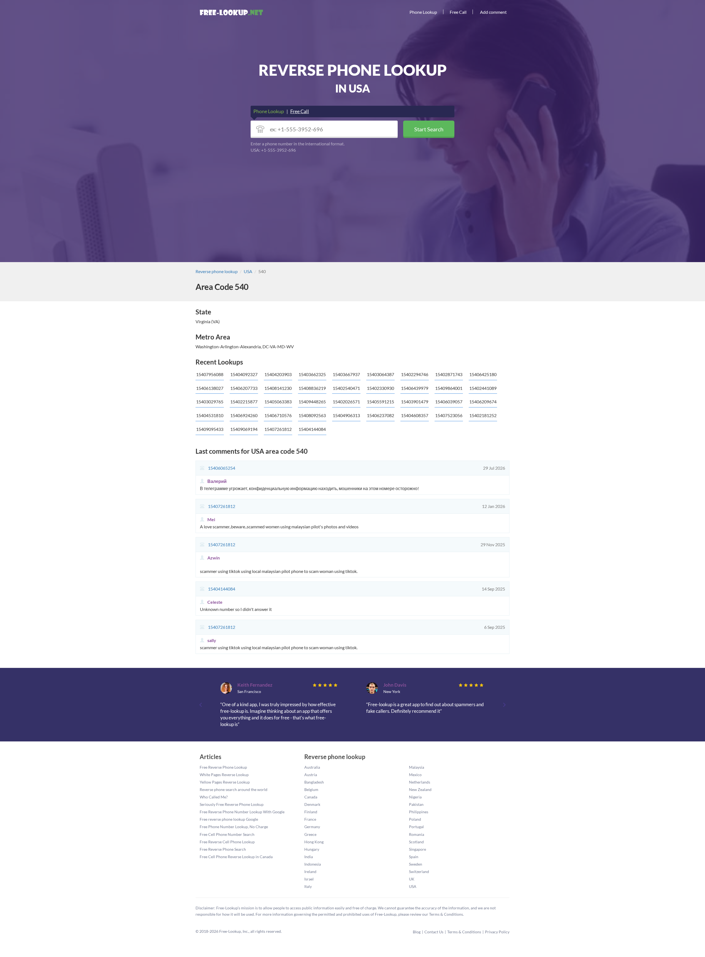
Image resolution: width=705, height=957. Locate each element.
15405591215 (380, 401)
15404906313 (346, 415)
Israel (309, 879)
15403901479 (414, 401)
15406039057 (448, 401)
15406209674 (483, 401)
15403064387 (380, 374)
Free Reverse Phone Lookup (223, 767)
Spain (413, 856)
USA (248, 271)
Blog (417, 931)
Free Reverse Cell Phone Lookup (227, 841)
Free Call (458, 12)
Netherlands (419, 782)
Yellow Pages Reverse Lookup (225, 782)
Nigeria (415, 797)
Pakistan (416, 804)
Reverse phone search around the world (233, 789)
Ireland (310, 871)
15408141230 (278, 388)
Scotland (416, 841)
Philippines (418, 811)
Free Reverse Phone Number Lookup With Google (242, 811)
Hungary (311, 849)
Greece (310, 834)
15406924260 (243, 415)
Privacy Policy (497, 931)
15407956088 (209, 374)
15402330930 (380, 388)
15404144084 (312, 429)
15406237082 (380, 415)
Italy (308, 886)
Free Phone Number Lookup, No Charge (234, 826)
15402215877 (243, 401)
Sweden (415, 864)
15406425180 (483, 374)
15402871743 (448, 374)
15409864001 (448, 388)
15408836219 (312, 388)
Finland (310, 811)
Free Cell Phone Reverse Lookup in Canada (236, 856)
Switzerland (419, 871)
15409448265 (312, 401)
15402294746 (414, 374)
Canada (310, 797)
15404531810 (209, 415)
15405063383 (278, 401)
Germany (312, 826)
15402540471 (346, 388)
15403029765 (209, 401)
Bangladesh (314, 782)
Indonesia (312, 864)
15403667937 (346, 374)
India (308, 856)
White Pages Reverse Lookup (224, 774)
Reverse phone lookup (217, 271)
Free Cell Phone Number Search (227, 834)
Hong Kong (314, 841)
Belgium (311, 789)
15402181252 (483, 415)
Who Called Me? (214, 797)
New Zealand (420, 789)
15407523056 (448, 415)
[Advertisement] (352, 196)
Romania (416, 834)
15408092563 (312, 415)
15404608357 (414, 415)
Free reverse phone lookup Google (229, 819)
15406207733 (243, 388)
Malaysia (416, 767)
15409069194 (243, 429)
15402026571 (346, 401)
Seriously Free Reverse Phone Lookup (232, 804)
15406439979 (414, 388)
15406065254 (221, 468)
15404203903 (278, 374)
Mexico (415, 774)
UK (411, 879)
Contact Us (433, 931)
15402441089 (483, 388)
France (310, 819)
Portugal (416, 826)
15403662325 (312, 374)
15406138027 (209, 388)
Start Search (428, 129)
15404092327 (243, 374)
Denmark (312, 804)
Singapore (417, 849)
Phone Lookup (423, 12)
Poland (415, 819)
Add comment (493, 12)
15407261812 (278, 429)
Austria (310, 774)
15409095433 (209, 429)
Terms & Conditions (464, 931)
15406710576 (278, 415)
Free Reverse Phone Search (223, 849)
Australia (312, 767)
